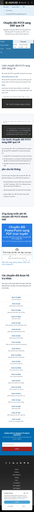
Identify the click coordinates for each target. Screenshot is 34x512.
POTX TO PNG (16, 342)
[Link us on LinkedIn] (13, 463)
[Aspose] (11, 2)
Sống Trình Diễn (4, 45)
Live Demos (16, 483)
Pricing (16, 477)
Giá (1, 52)
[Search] (32, 2)
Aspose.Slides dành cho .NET (10, 76)
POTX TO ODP (16, 323)
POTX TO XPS (16, 419)
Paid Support (16, 488)
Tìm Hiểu (8, 48)
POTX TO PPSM (16, 368)
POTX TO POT (16, 348)
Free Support (16, 485)
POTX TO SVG (16, 400)
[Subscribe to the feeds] (28, 463)
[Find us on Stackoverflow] (17, 463)
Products (16, 472)
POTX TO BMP (16, 297)
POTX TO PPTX (16, 393)
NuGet (3, 85)
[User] (28, 2)
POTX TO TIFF (16, 413)
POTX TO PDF (16, 336)
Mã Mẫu (2, 41)
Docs (16, 480)
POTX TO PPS (16, 361)
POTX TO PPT (16, 381)
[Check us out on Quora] (21, 463)
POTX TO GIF (16, 304)
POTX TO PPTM (16, 387)
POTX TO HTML (16, 310)
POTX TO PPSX (16, 374)
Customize (10, 506)
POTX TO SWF (16, 406)
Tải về (2, 48)
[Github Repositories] (24, 463)
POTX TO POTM (16, 355)
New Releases (17, 475)
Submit (17, 449)
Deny (23, 506)
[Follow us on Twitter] (10, 463)
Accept (17, 502)
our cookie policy (21, 498)
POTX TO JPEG (16, 316)
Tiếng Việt (23, 2)
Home (16, 469)
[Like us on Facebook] (6, 463)
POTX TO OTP (16, 329)
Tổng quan (23, 41)
